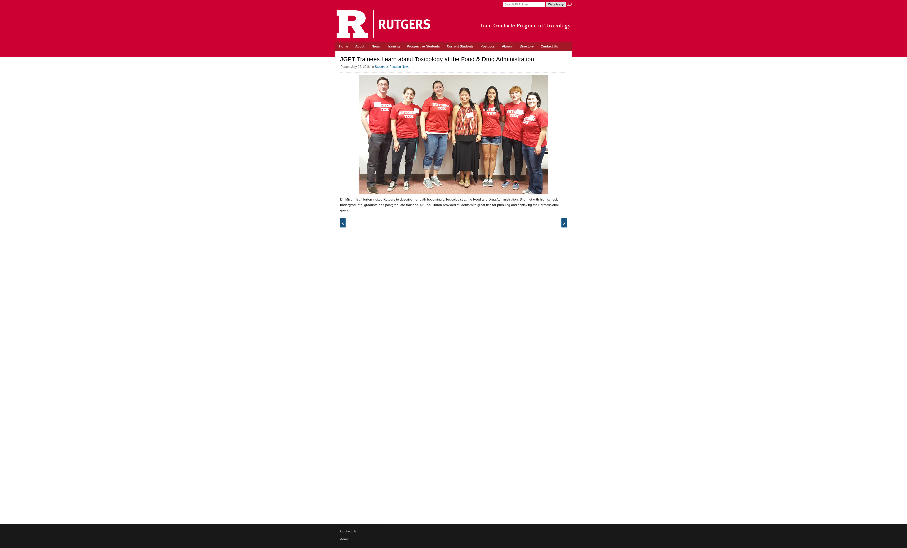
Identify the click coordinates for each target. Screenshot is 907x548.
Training (393, 46)
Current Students (460, 46)
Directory (527, 46)
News (376, 46)
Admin (345, 539)
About (359, 46)
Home (343, 46)
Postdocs (487, 46)
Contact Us (549, 46)
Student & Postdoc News (392, 66)
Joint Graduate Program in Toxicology (525, 25)
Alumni (507, 46)
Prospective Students (423, 46)
